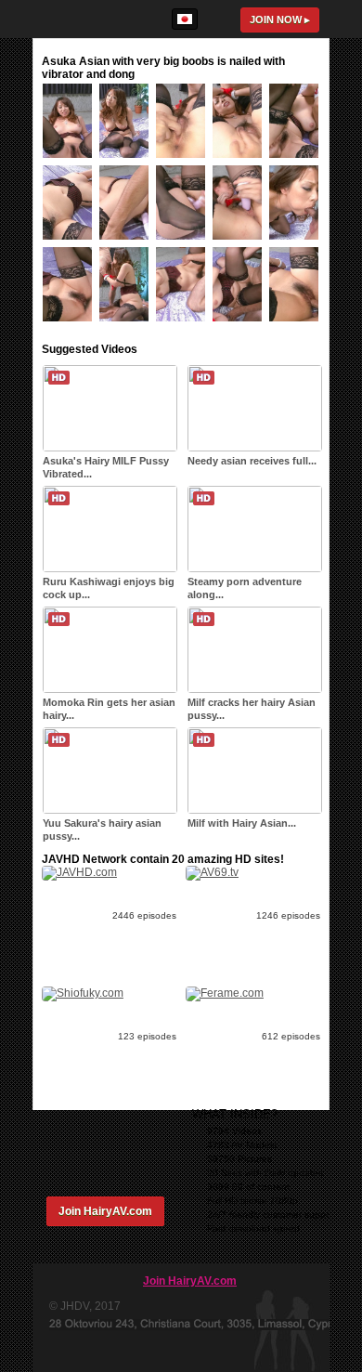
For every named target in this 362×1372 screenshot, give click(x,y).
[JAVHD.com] (79, 872)
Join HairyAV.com (105, 1211)
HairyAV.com (87, 19)
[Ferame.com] (225, 993)
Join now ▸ (280, 19)
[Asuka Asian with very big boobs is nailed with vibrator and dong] (71, 161)
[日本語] (185, 19)
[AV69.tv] (212, 872)
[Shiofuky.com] (82, 993)
